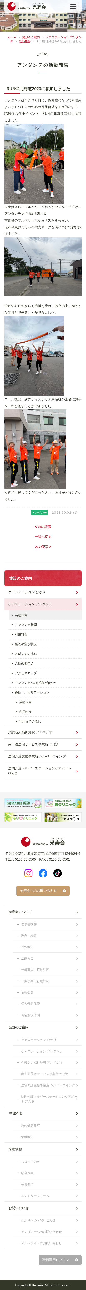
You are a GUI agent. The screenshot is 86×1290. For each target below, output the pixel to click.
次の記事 (43, 547)
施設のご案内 (31, 37)
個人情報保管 (30, 1003)
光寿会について (20, 912)
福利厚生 (27, 1173)
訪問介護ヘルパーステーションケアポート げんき (40, 770)
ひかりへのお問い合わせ (38, 1220)
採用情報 (15, 1149)
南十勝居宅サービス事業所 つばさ (33, 744)
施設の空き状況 (26, 644)
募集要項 (27, 1184)
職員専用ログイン (55, 1260)
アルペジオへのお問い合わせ (41, 1243)
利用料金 (21, 634)
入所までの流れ (26, 654)
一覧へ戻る (43, 536)
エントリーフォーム (35, 1196)
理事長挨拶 (29, 924)
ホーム (12, 37)
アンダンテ (39, 512)
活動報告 (25, 41)
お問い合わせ (19, 1208)
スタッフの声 (30, 1161)
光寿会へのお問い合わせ (38, 890)
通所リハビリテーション (32, 692)
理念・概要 (29, 935)
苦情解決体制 (30, 1015)
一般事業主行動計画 (35, 969)
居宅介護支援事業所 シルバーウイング (37, 756)
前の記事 (43, 527)
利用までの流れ (30, 721)
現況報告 (27, 947)
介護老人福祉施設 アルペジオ (30, 732)
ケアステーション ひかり (27, 592)
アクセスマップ (26, 673)
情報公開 (27, 992)
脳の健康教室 (30, 1125)
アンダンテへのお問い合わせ (35, 683)
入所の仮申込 (24, 663)
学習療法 (15, 1113)
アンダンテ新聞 (26, 625)
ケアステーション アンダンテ (30, 604)
